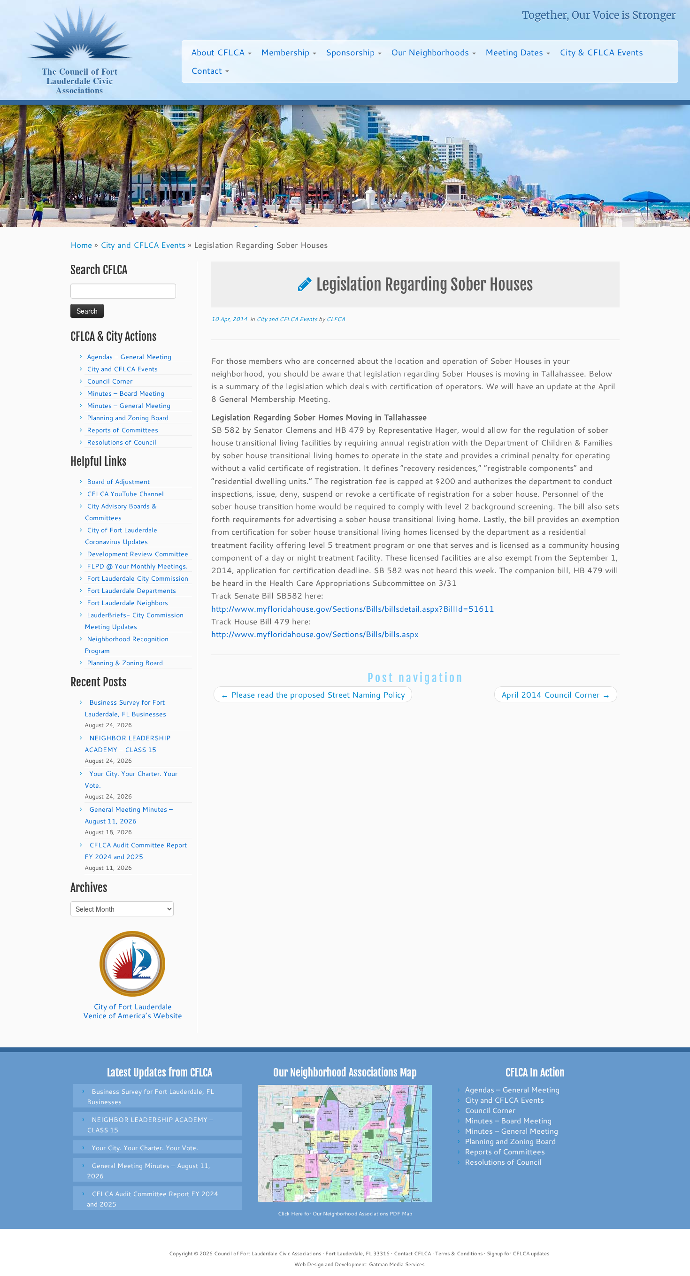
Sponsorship (351, 52)
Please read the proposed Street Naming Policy (313, 694)
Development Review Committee (137, 554)
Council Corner (109, 381)
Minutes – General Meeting (128, 405)
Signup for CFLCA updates (518, 1253)
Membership (286, 52)
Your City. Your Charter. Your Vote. (145, 1148)
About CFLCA (219, 52)
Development (350, 1264)
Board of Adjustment (118, 481)
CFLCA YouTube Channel (125, 494)
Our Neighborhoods (431, 52)
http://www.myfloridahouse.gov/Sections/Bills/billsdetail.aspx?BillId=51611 (352, 608)
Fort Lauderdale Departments (131, 590)
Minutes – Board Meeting (125, 393)
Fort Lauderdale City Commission (137, 578)
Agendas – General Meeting (129, 356)
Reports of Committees (122, 430)
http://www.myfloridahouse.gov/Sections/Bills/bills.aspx (315, 633)
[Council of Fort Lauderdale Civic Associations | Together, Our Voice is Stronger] (79, 33)
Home (81, 244)
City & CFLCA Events (601, 52)
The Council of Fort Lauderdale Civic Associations (80, 81)
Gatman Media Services (396, 1264)
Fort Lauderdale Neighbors (127, 602)
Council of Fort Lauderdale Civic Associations (267, 1253)
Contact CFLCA (412, 1253)
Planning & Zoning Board (125, 663)
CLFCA (335, 319)
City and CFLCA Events (142, 244)
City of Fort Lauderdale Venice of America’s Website (132, 1011)
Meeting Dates (515, 52)
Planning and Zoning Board (128, 418)
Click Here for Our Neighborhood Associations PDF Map (345, 1213)
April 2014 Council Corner (555, 694)
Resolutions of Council (121, 442)
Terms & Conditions (459, 1253)
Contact (207, 70)
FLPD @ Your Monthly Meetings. (137, 566)
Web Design (308, 1264)
